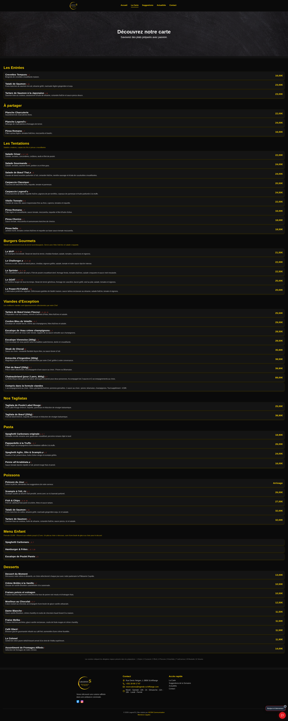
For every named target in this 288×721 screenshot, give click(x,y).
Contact (172, 689)
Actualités (173, 686)
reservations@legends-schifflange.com (142, 687)
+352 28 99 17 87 (133, 684)
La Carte (172, 680)
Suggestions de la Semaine (180, 683)
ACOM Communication (156, 712)
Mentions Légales (144, 715)
